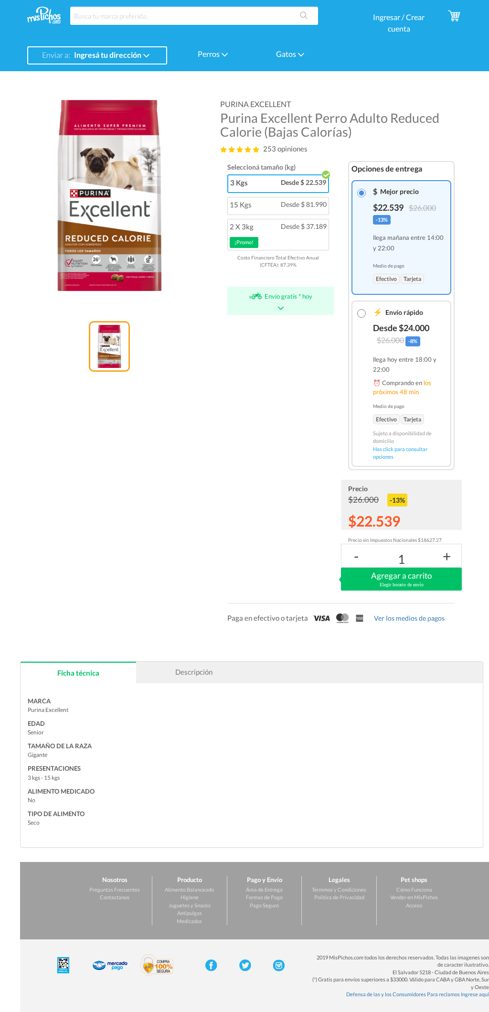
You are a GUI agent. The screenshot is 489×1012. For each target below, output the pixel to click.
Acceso (414, 905)
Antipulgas (189, 913)
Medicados (189, 921)
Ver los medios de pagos (409, 618)
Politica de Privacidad (339, 897)
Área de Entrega (264, 889)
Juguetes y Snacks (190, 905)
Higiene (190, 897)
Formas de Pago (264, 897)
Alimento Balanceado (189, 889)
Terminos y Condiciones (339, 889)
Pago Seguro (264, 905)
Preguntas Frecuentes (114, 889)
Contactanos (114, 897)
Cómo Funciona (414, 889)
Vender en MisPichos (414, 897)
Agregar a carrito (401, 579)
